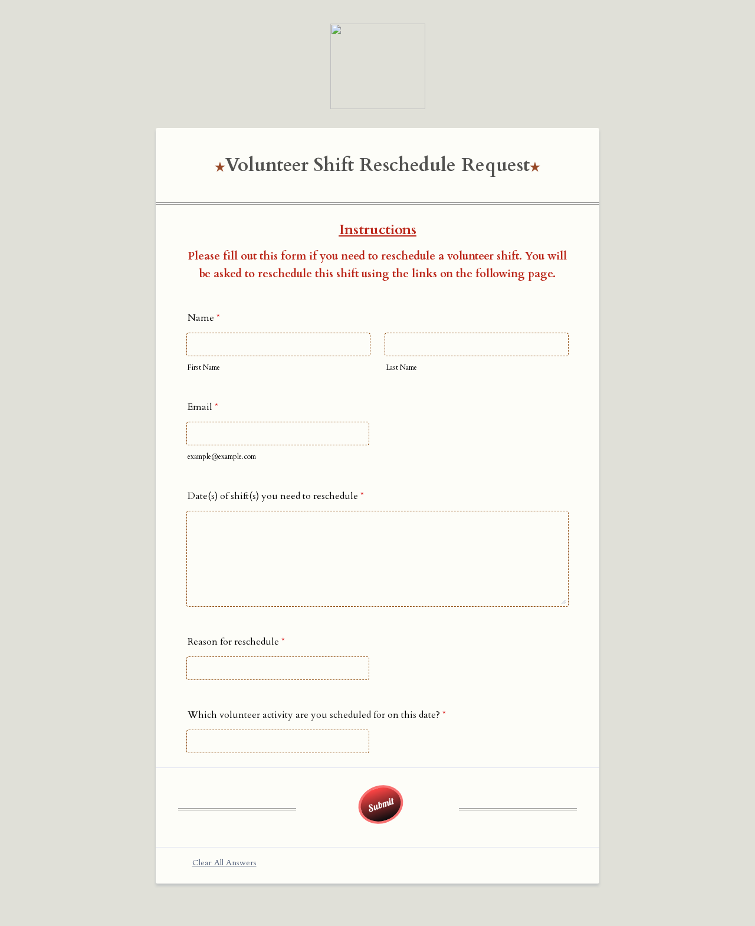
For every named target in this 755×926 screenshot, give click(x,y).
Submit (380, 804)
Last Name (401, 367)
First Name (204, 367)
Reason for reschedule (236, 641)
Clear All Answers (224, 862)
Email (203, 406)
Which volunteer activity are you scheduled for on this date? (317, 714)
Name (204, 317)
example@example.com (222, 456)
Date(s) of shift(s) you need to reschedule (276, 496)
